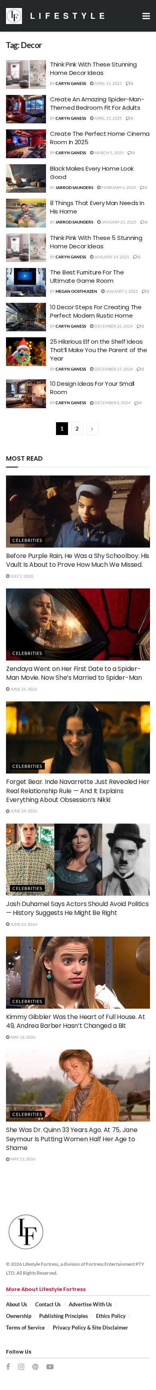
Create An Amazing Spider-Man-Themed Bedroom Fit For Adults (97, 103)
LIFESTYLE (69, 15)
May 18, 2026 (23, 1037)
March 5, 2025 (109, 152)
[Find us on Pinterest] (35, 1367)
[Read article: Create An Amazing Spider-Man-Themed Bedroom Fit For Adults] (26, 109)
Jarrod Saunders (74, 187)
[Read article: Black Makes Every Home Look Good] (26, 178)
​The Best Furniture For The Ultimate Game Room (87, 276)
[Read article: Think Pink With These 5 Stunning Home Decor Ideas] (26, 248)
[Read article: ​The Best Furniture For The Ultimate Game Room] (26, 282)
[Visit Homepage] (14, 16)
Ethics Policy (111, 1316)
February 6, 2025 (118, 187)
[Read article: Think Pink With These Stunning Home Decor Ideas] (26, 74)
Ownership (18, 1316)
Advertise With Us (90, 1304)
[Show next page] (92, 429)
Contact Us (48, 1304)
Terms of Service (25, 1327)
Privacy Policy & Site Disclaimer (90, 1327)
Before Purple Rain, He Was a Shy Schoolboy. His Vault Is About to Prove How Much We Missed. (77, 560)
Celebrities (27, 540)
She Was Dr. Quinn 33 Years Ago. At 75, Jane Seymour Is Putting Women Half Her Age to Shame (71, 1138)
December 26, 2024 (113, 326)
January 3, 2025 (121, 291)
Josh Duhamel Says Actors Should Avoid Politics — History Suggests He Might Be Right (77, 908)
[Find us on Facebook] (8, 1367)
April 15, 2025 (108, 83)
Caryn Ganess (71, 83)
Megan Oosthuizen (76, 291)
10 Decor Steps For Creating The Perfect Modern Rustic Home (96, 311)
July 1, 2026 (21, 576)
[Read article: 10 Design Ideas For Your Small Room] (26, 393)
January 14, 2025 (111, 256)
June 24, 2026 (23, 689)
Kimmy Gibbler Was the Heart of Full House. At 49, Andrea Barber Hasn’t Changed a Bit (75, 1021)
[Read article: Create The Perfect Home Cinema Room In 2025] (26, 143)
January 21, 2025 (118, 222)
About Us (16, 1304)
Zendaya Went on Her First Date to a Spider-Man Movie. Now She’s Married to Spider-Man (74, 673)
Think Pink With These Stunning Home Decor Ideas (93, 68)
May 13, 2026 (23, 1158)
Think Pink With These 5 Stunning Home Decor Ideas (96, 242)
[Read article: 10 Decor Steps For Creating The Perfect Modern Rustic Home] (26, 317)
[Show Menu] (146, 16)
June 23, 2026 (23, 924)
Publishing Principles (63, 1316)
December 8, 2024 (112, 402)
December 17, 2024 (113, 369)
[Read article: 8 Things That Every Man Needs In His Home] (26, 213)
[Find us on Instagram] (21, 1367)
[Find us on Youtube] (50, 1367)
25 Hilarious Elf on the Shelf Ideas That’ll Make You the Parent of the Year (98, 350)
